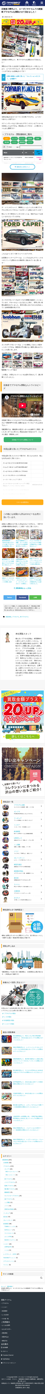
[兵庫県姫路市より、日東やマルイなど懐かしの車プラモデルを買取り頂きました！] (22, 553)
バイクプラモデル (9, 1182)
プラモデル (15, 617)
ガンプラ (7, 1169)
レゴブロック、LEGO (9, 1254)
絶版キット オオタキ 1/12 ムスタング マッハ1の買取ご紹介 (8, 580)
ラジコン (6, 1265)
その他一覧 (5, 1318)
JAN (26, 152)
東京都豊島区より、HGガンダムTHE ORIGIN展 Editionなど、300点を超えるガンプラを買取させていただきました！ (28, 1038)
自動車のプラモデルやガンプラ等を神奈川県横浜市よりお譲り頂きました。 (35, 580)
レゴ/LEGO (5, 1315)
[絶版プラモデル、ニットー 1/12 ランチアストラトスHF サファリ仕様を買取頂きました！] (36, 553)
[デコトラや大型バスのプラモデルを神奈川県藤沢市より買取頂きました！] (36, 534)
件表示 (10, 147)
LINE (35, 597)
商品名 (5, 152)
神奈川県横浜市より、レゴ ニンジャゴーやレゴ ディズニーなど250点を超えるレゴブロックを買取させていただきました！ (28, 1049)
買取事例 (8, 617)
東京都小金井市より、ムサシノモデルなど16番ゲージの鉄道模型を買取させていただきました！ (28, 1106)
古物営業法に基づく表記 (22, 1387)
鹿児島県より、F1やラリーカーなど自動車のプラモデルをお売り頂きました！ (8, 562)
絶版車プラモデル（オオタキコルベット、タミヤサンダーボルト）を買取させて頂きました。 (22, 581)
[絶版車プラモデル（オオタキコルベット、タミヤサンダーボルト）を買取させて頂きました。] (22, 572)
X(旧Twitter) (6, 1359)
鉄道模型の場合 (9, 1020)
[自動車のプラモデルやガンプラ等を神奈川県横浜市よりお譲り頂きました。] (36, 572)
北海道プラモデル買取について (22, 440)
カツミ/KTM (7, 1236)
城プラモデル (8, 1199)
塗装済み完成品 (9, 1209)
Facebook (22, 597)
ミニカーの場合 (9, 1024)
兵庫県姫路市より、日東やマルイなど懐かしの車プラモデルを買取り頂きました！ (22, 563)
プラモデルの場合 (10, 1013)
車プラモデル (24, 617)
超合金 (5, 1217)
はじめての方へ (6, 1329)
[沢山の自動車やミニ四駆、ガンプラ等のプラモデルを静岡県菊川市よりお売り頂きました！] (22, 534)
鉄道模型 (6, 1224)
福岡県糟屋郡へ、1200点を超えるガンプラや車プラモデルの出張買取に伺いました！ (8, 544)
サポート (5, 1351)
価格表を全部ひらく (23, 167)
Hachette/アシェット (9, 1258)
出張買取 (6, 1163)
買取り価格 (38, 152)
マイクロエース (9, 1233)
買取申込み (5, 1337)
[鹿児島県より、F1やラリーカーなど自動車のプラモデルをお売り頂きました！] (8, 553)
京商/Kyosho (8, 1247)
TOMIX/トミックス (9, 1226)
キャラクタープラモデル (11, 1196)
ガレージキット (8, 1220)
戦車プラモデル (9, 1185)
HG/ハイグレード (10, 1175)
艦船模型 (7, 1192)
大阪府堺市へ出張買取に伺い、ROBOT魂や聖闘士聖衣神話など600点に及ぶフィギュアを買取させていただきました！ (28, 1118)
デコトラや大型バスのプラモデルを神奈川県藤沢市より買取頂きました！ (35, 543)
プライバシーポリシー (9, 1363)
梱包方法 (4, 1341)
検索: (17, 147)
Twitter (9, 597)
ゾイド (6, 1206)
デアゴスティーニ (8, 1261)
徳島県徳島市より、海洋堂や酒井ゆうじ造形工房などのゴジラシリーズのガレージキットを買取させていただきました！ (28, 1061)
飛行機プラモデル (9, 1189)
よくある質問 (6, 1325)
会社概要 (5, 1347)
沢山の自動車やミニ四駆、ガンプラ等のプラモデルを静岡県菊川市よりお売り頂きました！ (22, 544)
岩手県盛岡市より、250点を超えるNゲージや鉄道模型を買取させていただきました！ (28, 1083)
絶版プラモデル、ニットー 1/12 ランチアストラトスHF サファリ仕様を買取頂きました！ (36, 562)
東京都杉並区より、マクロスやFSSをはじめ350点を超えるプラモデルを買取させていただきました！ (28, 1071)
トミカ (6, 1250)
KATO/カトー (8, 1230)
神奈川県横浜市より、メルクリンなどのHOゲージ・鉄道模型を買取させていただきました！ (27, 1129)
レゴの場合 (7, 1017)
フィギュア (6, 1213)
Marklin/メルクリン (10, 1240)
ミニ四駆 (7, 1202)
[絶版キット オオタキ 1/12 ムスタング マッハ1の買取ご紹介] (8, 572)
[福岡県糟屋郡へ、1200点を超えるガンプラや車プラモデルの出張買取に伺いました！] (8, 534)
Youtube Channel (8, 1355)
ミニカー (6, 1244)
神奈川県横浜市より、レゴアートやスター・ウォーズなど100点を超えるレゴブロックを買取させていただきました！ (28, 1141)
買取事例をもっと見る (23, 588)
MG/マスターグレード (12, 1171)
